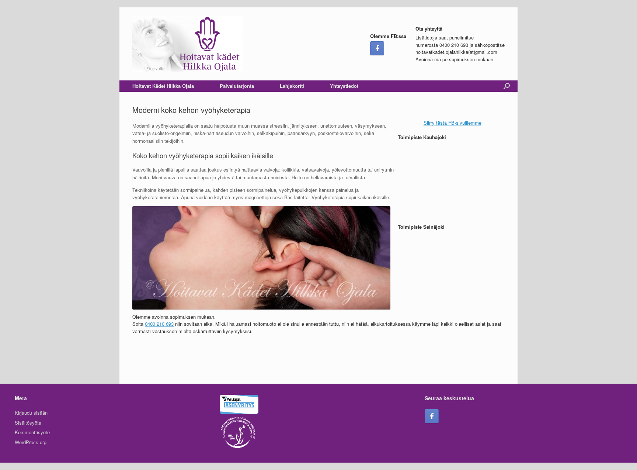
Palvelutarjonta (237, 85)
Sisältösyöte (28, 422)
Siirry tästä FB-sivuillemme (452, 122)
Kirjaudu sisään (31, 412)
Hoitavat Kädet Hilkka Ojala (163, 85)
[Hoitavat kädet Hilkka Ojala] (187, 44)
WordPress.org (30, 442)
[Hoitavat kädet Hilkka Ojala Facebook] (377, 48)
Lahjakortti (292, 85)
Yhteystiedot (344, 85)
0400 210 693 (159, 323)
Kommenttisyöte (32, 432)
